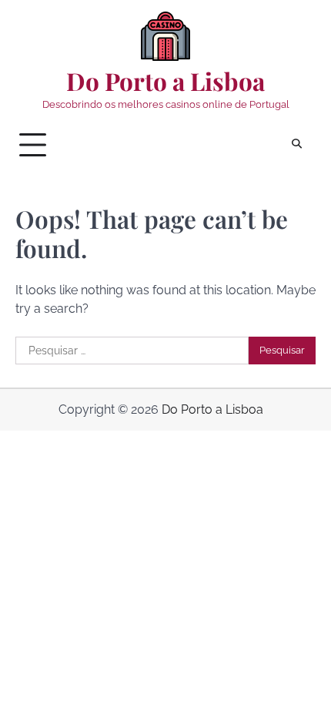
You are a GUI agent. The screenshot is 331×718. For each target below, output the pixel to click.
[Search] (296, 144)
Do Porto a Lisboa (165, 81)
